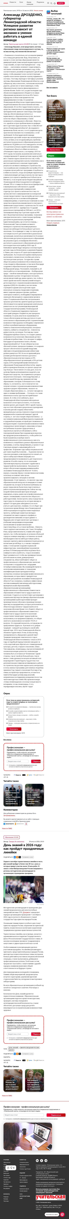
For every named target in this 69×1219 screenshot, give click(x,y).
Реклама (6, 1199)
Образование (7, 1162)
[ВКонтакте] (15, 857)
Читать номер (38, 10)
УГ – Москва (23, 1177)
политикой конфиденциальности (25, 765)
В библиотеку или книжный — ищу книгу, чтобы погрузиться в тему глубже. (22, 720)
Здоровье (6, 1184)
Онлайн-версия (23, 1191)
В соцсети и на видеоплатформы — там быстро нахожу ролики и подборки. (24, 708)
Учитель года (7, 1177)
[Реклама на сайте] (62, 1214)
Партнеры (6, 1201)
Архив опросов (52, 225)
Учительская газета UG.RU (19, 44)
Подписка (40, 2)
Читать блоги (55, 150)
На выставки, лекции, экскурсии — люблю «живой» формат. (23, 716)
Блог (21, 2)
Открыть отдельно (53, 223)
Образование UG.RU (11, 790)
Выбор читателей (56, 12)
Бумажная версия (24, 1188)
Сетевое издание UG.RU (26, 1175)
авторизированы (9, 815)
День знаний (13, 1047)
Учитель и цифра (8, 1186)
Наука (5, 1164)
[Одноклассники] (17, 857)
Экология (6, 1171)
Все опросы (7, 740)
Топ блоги (52, 95)
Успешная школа (24, 1162)
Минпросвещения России (29, 1047)
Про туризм (7, 1175)
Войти (60, 3)
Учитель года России (25, 1169)
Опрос (51, 155)
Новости (13, 2)
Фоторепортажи (25, 1196)
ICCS (21, 1194)
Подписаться (37, 761)
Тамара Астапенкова (16, 841)
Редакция (6, 1196)
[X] (20, 857)
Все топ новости (52, 87)
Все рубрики (7, 1188)
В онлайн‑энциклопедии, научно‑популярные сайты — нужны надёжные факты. (24, 712)
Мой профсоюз (23, 1180)
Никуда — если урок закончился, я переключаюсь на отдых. (24, 724)
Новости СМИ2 (7, 828)
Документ (27, 912)
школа (11, 1050)
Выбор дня (6, 1173)
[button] (9, 824)
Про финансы (7, 1182)
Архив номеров (30, 3)
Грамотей (6, 1179)
